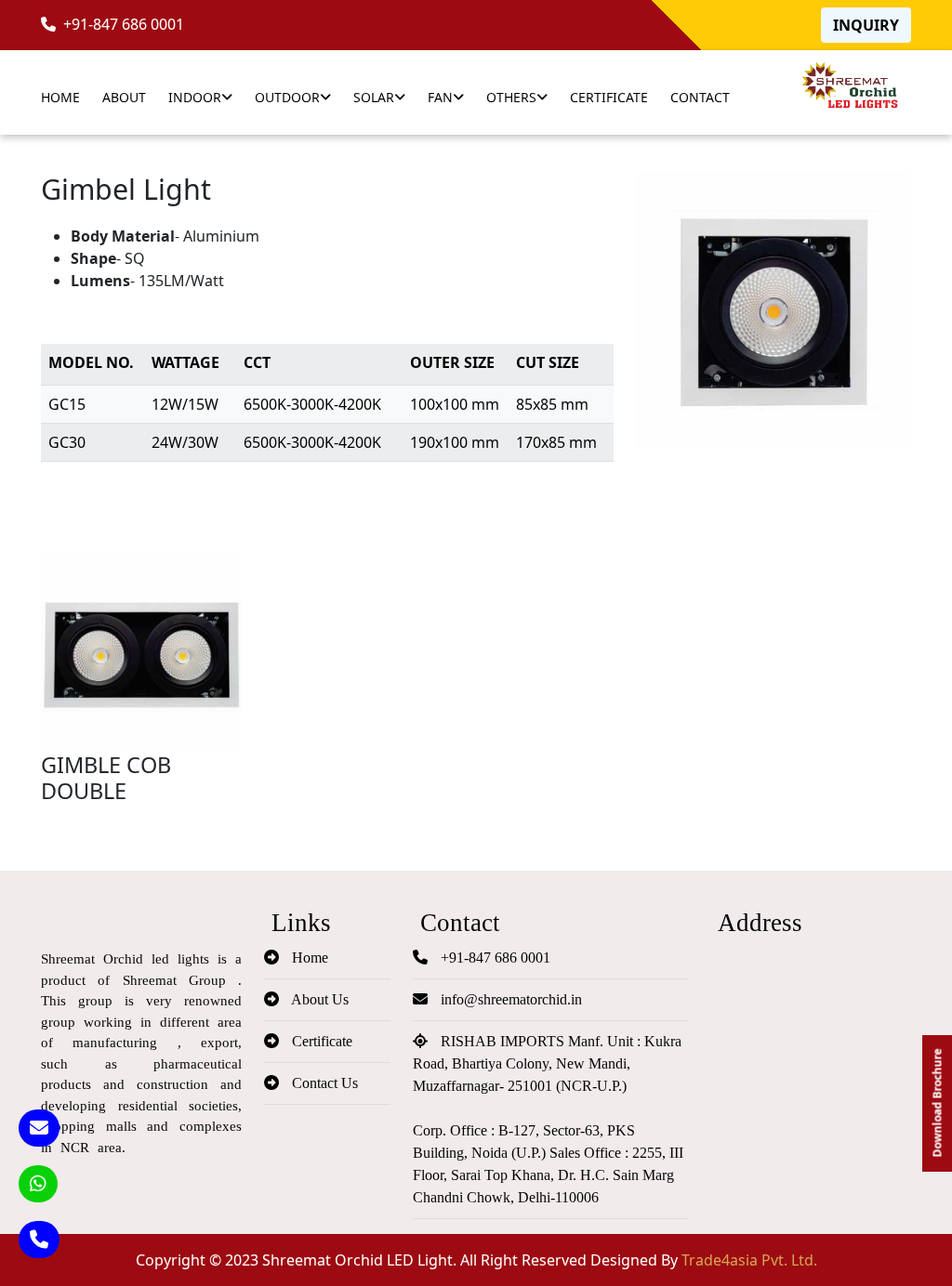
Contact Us (323, 1083)
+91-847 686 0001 (120, 24)
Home (60, 97)
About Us (318, 999)
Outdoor (287, 97)
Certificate (609, 97)
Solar (373, 97)
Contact (700, 97)
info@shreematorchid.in (509, 999)
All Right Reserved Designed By (638, 1260)
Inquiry (866, 25)
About (124, 97)
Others (511, 97)
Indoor (194, 97)
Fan (440, 97)
